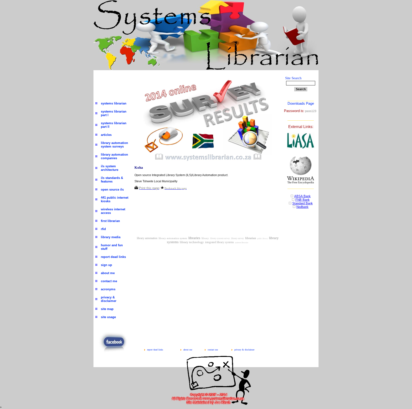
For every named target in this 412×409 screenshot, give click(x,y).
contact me (213, 349)
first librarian (110, 221)
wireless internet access (113, 211)
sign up (106, 265)
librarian (250, 238)
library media (110, 237)
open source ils (112, 189)
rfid (103, 229)
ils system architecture (109, 168)
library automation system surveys (114, 144)
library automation (147, 238)
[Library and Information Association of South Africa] (300, 148)
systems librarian (241, 242)
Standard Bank (302, 203)
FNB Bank (302, 200)
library (205, 238)
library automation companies (114, 156)
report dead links (155, 349)
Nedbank (302, 207)
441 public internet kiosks (114, 199)
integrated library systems (219, 242)
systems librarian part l (113, 113)
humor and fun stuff (112, 247)
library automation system (173, 238)
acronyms (108, 289)
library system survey (220, 238)
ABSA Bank (302, 196)
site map (107, 309)
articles (106, 135)
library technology (192, 242)
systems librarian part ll (113, 124)
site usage (108, 317)
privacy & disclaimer (244, 349)
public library (262, 238)
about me (187, 349)
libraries (194, 238)
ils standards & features (112, 179)
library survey (237, 238)
